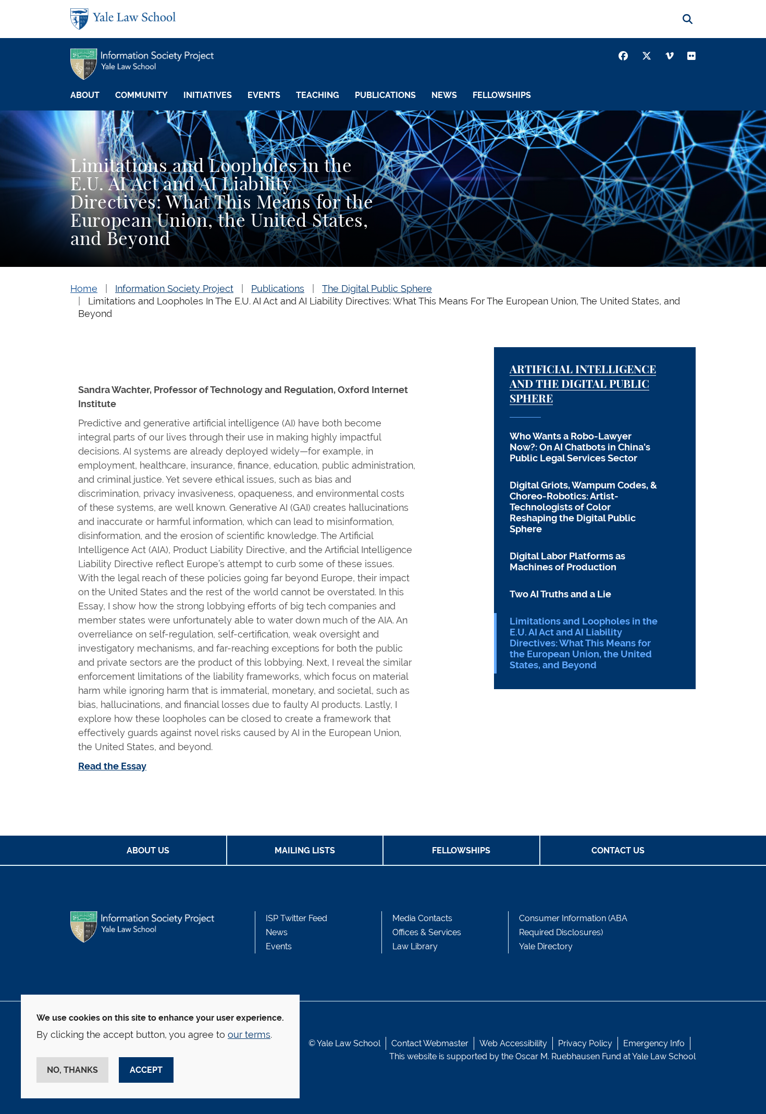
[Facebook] (623, 55)
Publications (385, 95)
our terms (249, 1034)
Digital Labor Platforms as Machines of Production (567, 561)
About (85, 95)
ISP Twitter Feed (296, 918)
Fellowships (502, 95)
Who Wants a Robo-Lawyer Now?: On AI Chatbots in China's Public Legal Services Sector (580, 447)
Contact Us (618, 850)
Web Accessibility (513, 1043)
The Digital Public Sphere (377, 288)
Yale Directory (546, 946)
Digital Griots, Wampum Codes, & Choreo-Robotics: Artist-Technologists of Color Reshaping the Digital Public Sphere (583, 507)
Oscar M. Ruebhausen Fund (568, 1056)
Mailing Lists (305, 850)
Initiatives (207, 95)
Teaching (317, 95)
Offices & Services (426, 932)
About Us (148, 850)
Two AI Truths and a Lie (560, 594)
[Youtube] (691, 55)
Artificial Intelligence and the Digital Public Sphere (583, 384)
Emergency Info (654, 1043)
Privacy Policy (585, 1043)
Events (264, 95)
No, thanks (72, 1070)
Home (83, 288)
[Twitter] (646, 55)
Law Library (415, 946)
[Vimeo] (669, 55)
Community (141, 95)
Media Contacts (422, 918)
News (444, 95)
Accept (146, 1070)
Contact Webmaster (429, 1043)
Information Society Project (174, 288)
